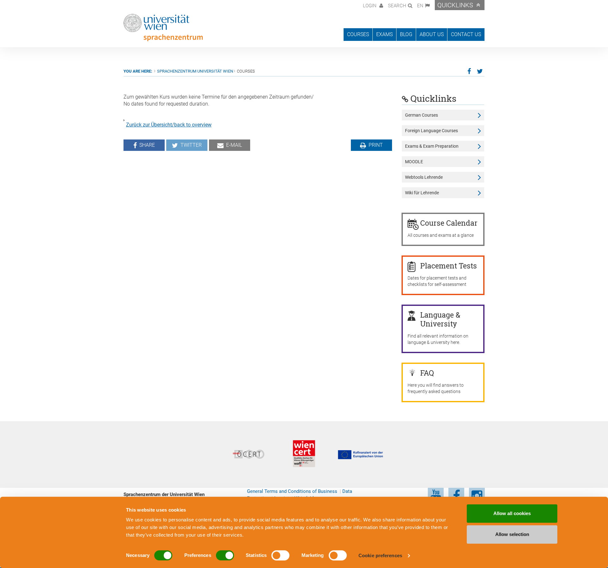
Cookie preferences (380, 555)
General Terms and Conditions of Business (292, 491)
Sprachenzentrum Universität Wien (195, 71)
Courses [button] (358, 34)
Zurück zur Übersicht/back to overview (169, 125)
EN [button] (420, 6)
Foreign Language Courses (431, 130)
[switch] (225, 555)
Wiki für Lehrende (422, 192)
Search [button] (397, 6)
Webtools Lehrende (424, 177)
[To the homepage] (163, 27)
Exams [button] (384, 34)
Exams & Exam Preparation (432, 146)
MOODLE (414, 161)
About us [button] (432, 34)
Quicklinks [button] (455, 5)
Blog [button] (406, 34)
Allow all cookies (512, 513)
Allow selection (512, 534)
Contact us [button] (466, 34)
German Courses (421, 115)
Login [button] (370, 6)
